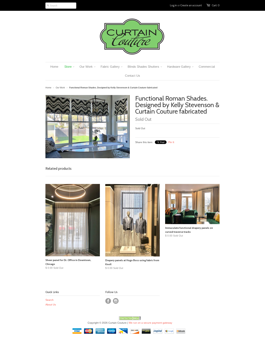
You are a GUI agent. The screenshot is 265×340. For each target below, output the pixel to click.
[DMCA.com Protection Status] (130, 319)
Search (49, 299)
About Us (50, 304)
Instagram (116, 301)
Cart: (216, 5)
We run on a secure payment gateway (150, 322)
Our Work (60, 87)
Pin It (171, 142)
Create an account (191, 5)
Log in (173, 5)
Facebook (108, 301)
